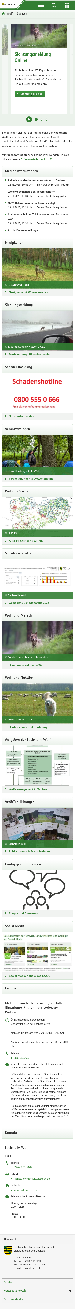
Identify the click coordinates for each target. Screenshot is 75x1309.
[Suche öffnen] (54, 5)
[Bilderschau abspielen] (29, 119)
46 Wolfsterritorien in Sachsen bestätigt (31, 203)
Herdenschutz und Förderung (28, 727)
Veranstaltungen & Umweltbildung (31, 478)
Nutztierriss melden (21, 416)
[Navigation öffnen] (41, 5)
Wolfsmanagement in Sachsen (29, 789)
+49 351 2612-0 (32, 1261)
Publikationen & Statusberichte (29, 851)
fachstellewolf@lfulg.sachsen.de (32, 1178)
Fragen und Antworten (23, 913)
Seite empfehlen (14, 1299)
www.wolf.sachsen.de (26, 1190)
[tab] (37, 1239)
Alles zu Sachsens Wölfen (26, 540)
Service (8, 1282)
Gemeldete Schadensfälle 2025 (29, 602)
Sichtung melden (31, 93)
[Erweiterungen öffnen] (67, 5)
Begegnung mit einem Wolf (26, 664)
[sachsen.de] (9, 4)
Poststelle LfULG (32, 1268)
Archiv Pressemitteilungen (23, 230)
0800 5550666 (21, 1057)
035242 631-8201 (23, 1167)
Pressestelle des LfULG (37, 159)
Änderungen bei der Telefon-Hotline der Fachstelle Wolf (38, 216)
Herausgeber (11, 1239)
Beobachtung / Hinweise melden (30, 354)
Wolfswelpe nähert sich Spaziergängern (31, 191)
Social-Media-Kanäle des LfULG (30, 975)
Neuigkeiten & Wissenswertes (28, 292)
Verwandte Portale (15, 1290)
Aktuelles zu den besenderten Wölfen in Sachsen (37, 180)
